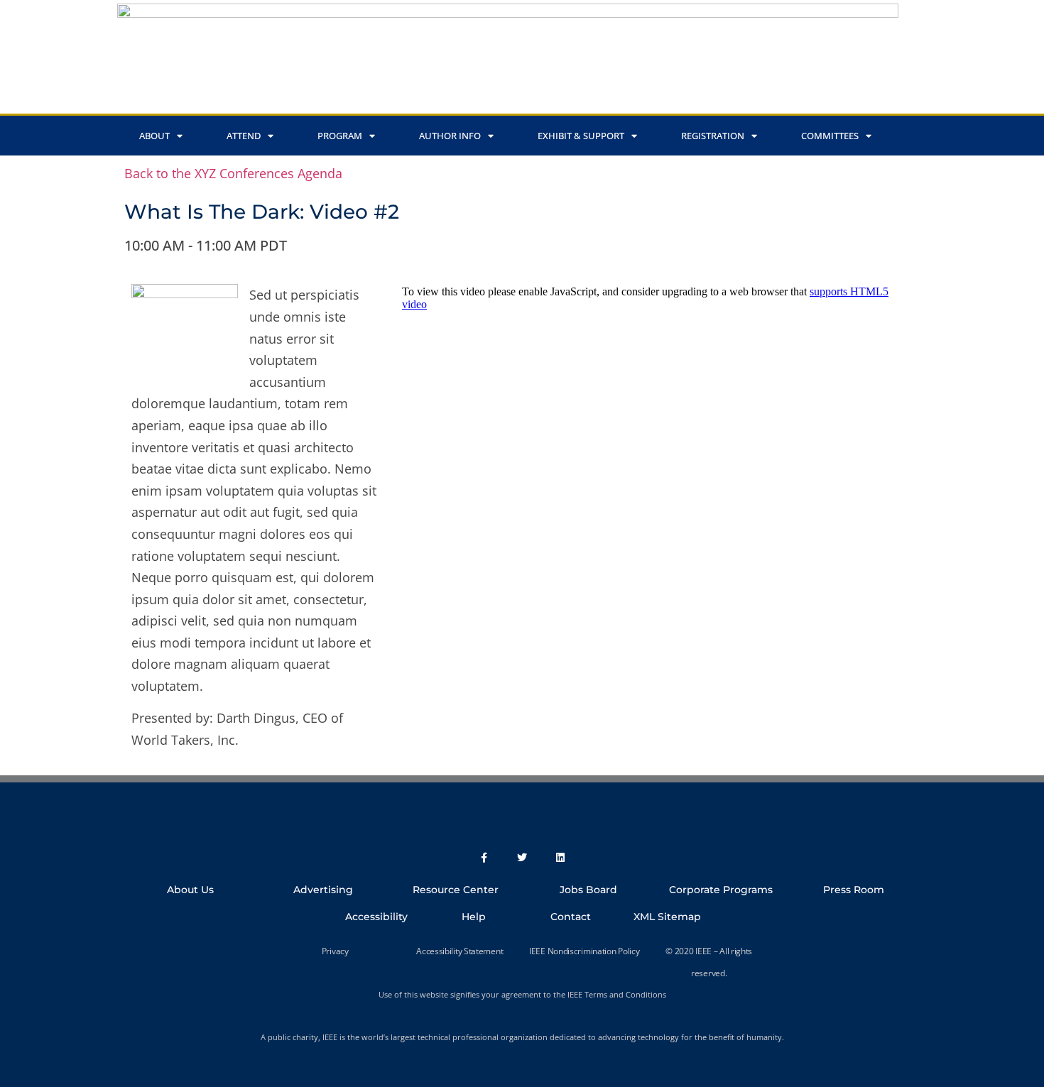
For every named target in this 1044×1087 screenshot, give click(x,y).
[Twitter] (522, 858)
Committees (830, 135)
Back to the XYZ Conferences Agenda (233, 173)
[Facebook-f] (484, 858)
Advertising (323, 889)
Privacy (335, 951)
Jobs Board (588, 889)
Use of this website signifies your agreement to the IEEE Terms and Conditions (522, 994)
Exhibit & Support (581, 135)
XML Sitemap (667, 916)
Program (339, 135)
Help (474, 916)
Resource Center (456, 889)
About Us (190, 889)
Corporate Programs (721, 889)
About (154, 135)
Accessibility (376, 916)
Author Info (450, 135)
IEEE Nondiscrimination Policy (584, 951)
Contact (570, 916)
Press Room (853, 889)
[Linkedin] (560, 858)
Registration (712, 135)
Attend (244, 135)
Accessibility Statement (459, 951)
